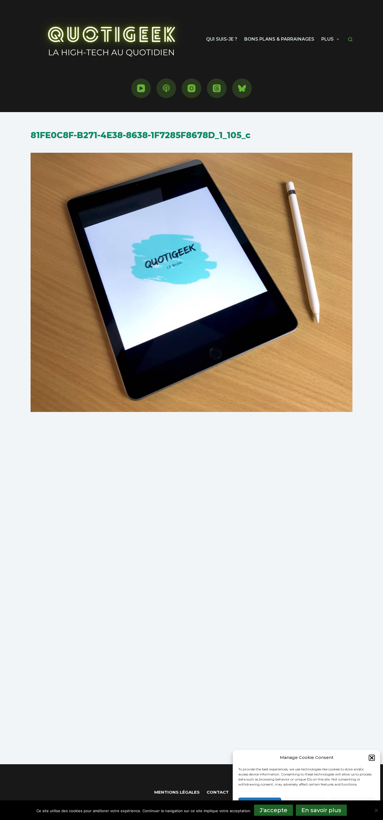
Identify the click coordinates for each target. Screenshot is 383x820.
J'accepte (273, 810)
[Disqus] (191, 518)
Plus (327, 39)
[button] (372, 758)
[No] (376, 810)
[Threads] (217, 88)
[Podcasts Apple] (166, 88)
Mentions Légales (177, 792)
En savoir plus (321, 810)
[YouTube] (141, 88)
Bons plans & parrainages (279, 39)
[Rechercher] (350, 39)
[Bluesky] (242, 88)
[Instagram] (191, 88)
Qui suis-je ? (221, 39)
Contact (218, 792)
